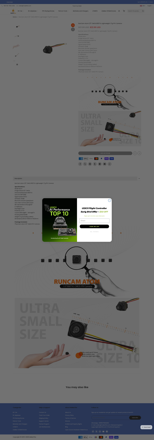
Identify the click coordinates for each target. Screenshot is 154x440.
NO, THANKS (94, 231)
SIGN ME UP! (94, 226)
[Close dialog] (109, 200)
